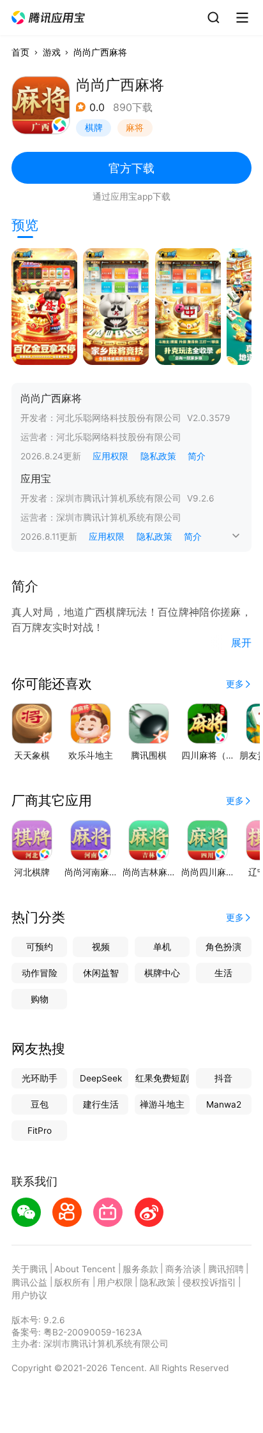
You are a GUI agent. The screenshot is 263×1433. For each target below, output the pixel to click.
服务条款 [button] (140, 1269)
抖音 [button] (223, 1078)
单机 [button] (162, 947)
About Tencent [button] (85, 1269)
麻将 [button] (135, 128)
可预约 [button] (39, 947)
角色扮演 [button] (223, 947)
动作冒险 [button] (39, 973)
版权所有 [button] (72, 1282)
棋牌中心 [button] (162, 973)
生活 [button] (223, 973)
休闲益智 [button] (101, 973)
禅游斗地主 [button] (162, 1104)
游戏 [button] (52, 52)
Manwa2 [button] (223, 1104)
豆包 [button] (40, 1104)
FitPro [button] (39, 1130)
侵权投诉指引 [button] (209, 1282)
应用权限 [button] (110, 456)
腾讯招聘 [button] (226, 1269)
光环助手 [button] (39, 1078)
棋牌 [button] (94, 128)
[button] (48, 18)
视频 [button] (101, 947)
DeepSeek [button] (101, 1078)
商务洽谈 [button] (183, 1269)
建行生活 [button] (101, 1104)
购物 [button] (40, 999)
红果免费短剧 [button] (162, 1078)
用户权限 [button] (115, 1282)
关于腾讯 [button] (29, 1269)
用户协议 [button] (29, 1295)
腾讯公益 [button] (29, 1282)
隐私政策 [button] (158, 456)
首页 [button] (20, 52)
